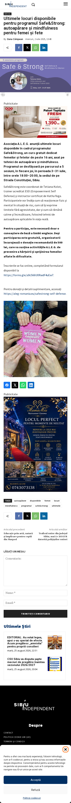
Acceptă (36, 780)
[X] (27, 47)
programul (26, 505)
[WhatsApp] (35, 47)
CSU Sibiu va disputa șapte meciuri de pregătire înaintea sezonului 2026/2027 (26, 662)
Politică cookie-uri (32, 798)
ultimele (56, 505)
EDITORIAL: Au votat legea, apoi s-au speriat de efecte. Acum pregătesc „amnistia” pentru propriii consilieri (25, 642)
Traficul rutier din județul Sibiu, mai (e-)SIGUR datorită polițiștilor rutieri (52, 536)
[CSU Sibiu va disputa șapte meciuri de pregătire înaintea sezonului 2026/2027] (55, 664)
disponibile (35, 500)
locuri (57, 500)
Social (7, 14)
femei (47, 500)
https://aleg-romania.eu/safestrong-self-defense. (35, 293)
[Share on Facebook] (7, 385)
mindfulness (11, 505)
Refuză (35, 790)
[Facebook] (18, 47)
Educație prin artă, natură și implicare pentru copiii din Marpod (18, 536)
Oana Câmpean (15, 39)
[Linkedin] (44, 47)
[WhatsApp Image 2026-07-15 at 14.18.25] (35, 444)
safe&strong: (41, 505)
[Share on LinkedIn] (31, 385)
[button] (65, 749)
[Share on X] (15, 385)
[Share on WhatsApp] (23, 385)
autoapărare (20, 500)
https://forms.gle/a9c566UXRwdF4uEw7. (29, 275)
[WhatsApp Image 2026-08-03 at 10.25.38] (35, 122)
